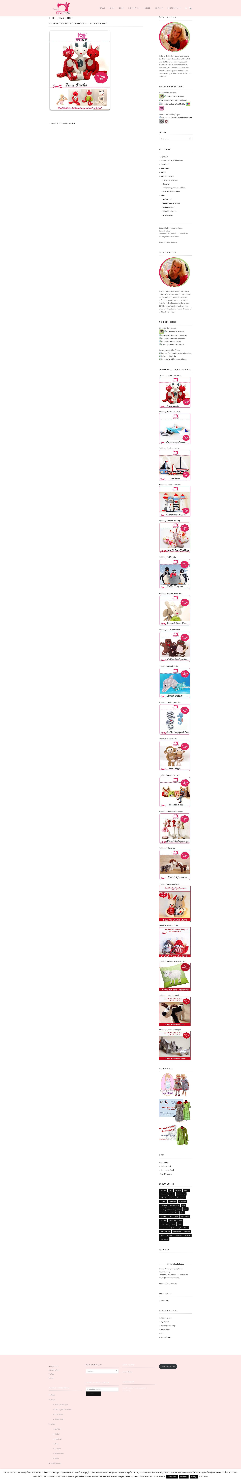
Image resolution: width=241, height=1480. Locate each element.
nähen (173, 1224)
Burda (172, 1194)
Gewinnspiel (172, 1201)
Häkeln (163, 172)
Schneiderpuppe (165, 1231)
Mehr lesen (171, 312)
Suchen (93, 1393)
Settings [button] (194, 1476)
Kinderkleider (164, 1213)
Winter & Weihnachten (171, 192)
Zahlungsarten (166, 1318)
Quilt (172, 1228)
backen (186, 1190)
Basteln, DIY (165, 164)
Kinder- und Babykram (171, 203)
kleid (182, 1213)
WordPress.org (166, 1174)
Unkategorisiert (55, 1463)
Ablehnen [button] (183, 1476)
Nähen (163, 195)
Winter (57, 1458)
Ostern (180, 1224)
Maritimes (58, 1439)
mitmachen (172, 1220)
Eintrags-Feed (166, 1166)
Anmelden (164, 1162)
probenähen (164, 1228)
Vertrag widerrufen (168, 1366)
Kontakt (159, 8)
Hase (183, 1205)
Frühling (58, 1429)
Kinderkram (174, 1213)
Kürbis (176, 1216)
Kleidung (163, 1216)
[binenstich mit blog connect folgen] (166, 121)
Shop (112, 8)
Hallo (102, 8)
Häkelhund (170, 1209)
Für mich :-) (167, 199)
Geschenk (163, 1201)
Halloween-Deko (174, 1205)
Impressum (165, 1322)
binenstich (133, 8)
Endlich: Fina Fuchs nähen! (62, 123)
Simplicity (169, 1235)
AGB (162, 1333)
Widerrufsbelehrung (168, 1326)
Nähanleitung (164, 1224)
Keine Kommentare (98, 23)
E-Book (183, 1198)
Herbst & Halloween (170, 180)
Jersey (185, 1209)
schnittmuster (177, 1231)
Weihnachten (164, 1239)
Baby (170, 1190)
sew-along (187, 1231)
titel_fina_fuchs (61, 18)
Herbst (162, 1209)
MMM (180, 1220)
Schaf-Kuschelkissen (182, 1228)
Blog (121, 8)
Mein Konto (165, 1301)
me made (163, 1220)
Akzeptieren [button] (172, 1476)
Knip (170, 1216)
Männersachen (168, 207)
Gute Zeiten (165, 168)
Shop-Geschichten (169, 211)
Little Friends (185, 1216)
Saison (52, 1424)
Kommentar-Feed (167, 1170)
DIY (176, 1198)
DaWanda (163, 1198)
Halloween (164, 1205)
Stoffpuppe (178, 1235)
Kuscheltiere (59, 1414)
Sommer (166, 184)
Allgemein (164, 157)
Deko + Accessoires (61, 1405)
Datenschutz (165, 1329)
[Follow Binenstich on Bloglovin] (161, 121)
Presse (147, 8)
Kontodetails (174, 8)
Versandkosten (166, 1337)
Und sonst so (168, 215)
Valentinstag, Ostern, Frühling (174, 188)
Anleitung (163, 1190)
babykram (178, 1190)
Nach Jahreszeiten (167, 176)
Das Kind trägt (181, 1194)
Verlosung (187, 1235)
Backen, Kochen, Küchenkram (172, 160)
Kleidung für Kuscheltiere (63, 1409)
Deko (171, 1198)
